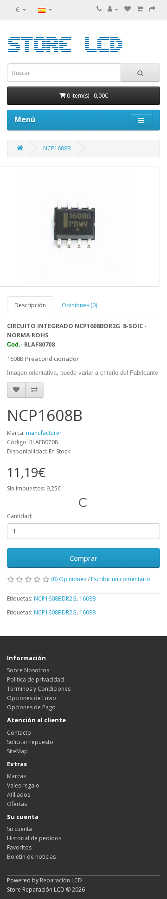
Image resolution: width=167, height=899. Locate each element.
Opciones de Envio (31, 698)
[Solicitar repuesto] (127, 9)
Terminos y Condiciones (39, 689)
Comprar (83, 558)
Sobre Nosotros (28, 670)
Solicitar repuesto (30, 742)
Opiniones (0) (79, 305)
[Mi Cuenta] (113, 9)
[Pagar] (152, 9)
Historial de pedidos (34, 838)
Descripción (30, 305)
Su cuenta (19, 829)
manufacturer (44, 433)
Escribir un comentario (120, 579)
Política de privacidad (35, 679)
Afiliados (18, 795)
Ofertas (17, 804)
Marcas (16, 776)
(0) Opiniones (68, 579)
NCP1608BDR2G (55, 598)
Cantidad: (19, 516)
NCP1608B (57, 148)
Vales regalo (23, 785)
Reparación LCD (61, 880)
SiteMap (17, 751)
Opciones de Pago (31, 707)
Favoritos (19, 847)
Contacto (19, 733)
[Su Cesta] (140, 9)
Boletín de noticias (31, 857)
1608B (87, 598)
